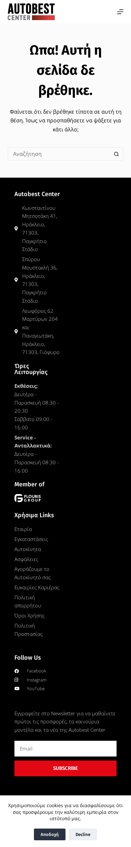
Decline (83, 834)
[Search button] (116, 154)
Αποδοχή (50, 834)
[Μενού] (120, 12)
